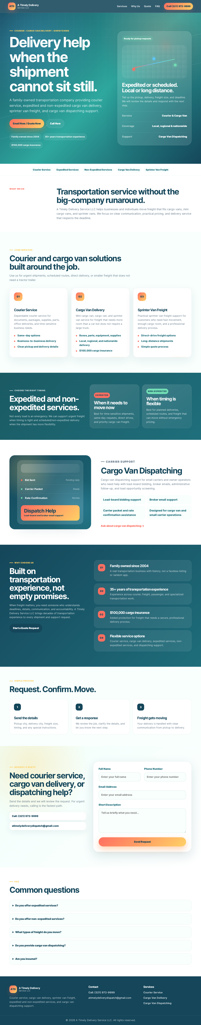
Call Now (55, 123)
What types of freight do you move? (38, 932)
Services (122, 6)
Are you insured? (26, 958)
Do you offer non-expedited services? (39, 918)
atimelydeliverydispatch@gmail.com (35, 825)
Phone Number (153, 768)
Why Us (135, 6)
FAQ (157, 6)
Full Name (105, 768)
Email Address (108, 786)
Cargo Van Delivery (155, 997)
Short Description (110, 804)
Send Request (142, 841)
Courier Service (153, 992)
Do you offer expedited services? (36, 905)
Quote (147, 6)
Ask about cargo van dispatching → (122, 525)
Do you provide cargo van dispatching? (40, 945)
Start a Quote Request (26, 628)
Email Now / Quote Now (27, 123)
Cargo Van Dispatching (157, 1003)
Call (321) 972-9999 (178, 6)
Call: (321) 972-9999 (25, 816)
